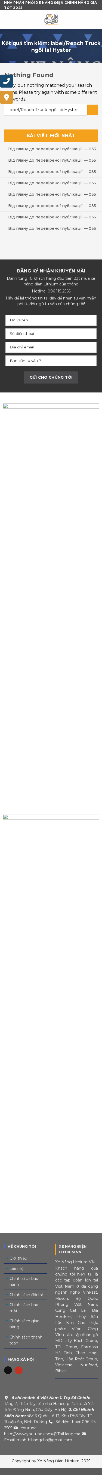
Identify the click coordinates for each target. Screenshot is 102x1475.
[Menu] (8, 20)
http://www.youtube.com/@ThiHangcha (42, 1433)
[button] (51, 1471)
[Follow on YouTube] (19, 1370)
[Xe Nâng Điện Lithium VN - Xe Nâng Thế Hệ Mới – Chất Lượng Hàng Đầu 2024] (51, 19)
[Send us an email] (8, 1370)
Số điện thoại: (68, 1421)
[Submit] (92, 110)
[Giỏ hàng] (95, 20)
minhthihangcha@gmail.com (44, 1439)
